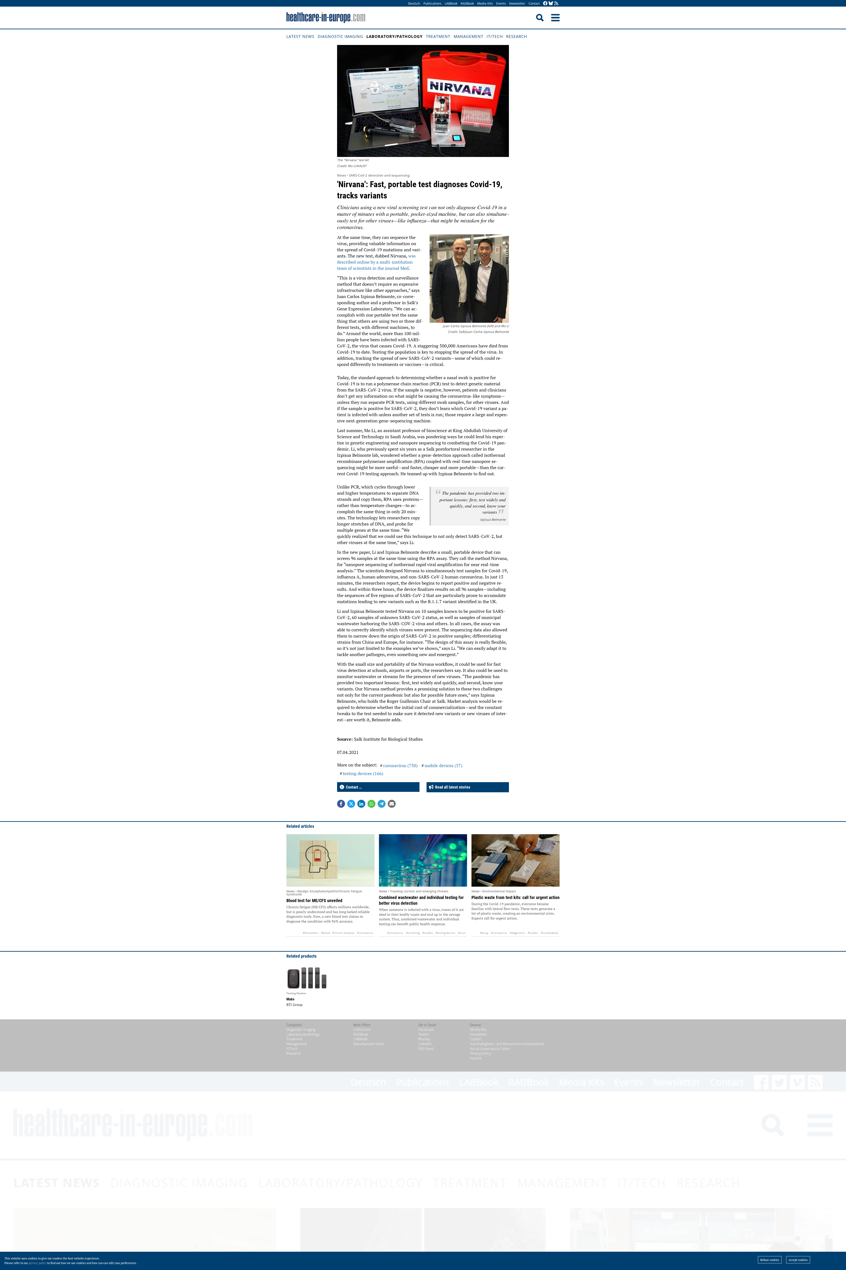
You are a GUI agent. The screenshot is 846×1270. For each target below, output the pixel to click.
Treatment (438, 36)
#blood (325, 933)
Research (516, 36)
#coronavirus (365, 933)
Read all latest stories (451, 787)
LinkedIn (425, 1043)
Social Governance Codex (490, 1048)
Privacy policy (480, 1053)
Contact (534, 3)
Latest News (300, 36)
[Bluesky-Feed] (551, 3)
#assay (484, 933)
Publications (432, 3)
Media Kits (485, 3)
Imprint (475, 1058)
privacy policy (37, 1263)
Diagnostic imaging (340, 36)
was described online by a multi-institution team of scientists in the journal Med (376, 262)
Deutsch (414, 3)
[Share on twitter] (351, 804)
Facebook (426, 1029)
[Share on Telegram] (382, 804)
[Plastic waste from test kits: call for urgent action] (515, 860)
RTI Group (294, 1004)
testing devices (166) (363, 773)
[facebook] (545, 3)
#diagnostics (517, 933)
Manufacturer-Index (368, 1043)
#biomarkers (311, 933)
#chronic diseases (343, 933)
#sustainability (549, 933)
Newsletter (517, 3)
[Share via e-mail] (392, 804)
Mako (290, 999)
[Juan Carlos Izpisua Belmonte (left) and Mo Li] (469, 279)
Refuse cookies (769, 1260)
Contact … (353, 787)
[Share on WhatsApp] (371, 804)
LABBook (451, 3)
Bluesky (424, 1039)
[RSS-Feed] (556, 3)
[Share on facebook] (341, 804)
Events (501, 3)
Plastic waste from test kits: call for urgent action (515, 897)
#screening (413, 933)
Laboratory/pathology (394, 36)
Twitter (423, 1034)
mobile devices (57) (443, 765)
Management (468, 36)
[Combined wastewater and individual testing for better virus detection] (423, 860)
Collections (362, 1029)
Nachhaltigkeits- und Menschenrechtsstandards (507, 1043)
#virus (462, 933)
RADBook (467, 3)
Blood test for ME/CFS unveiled (314, 900)
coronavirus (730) (400, 765)
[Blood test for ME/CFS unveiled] (330, 860)
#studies (427, 933)
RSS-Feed (426, 1048)
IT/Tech (495, 36)
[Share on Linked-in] (361, 804)
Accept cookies (798, 1260)
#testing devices (445, 933)
